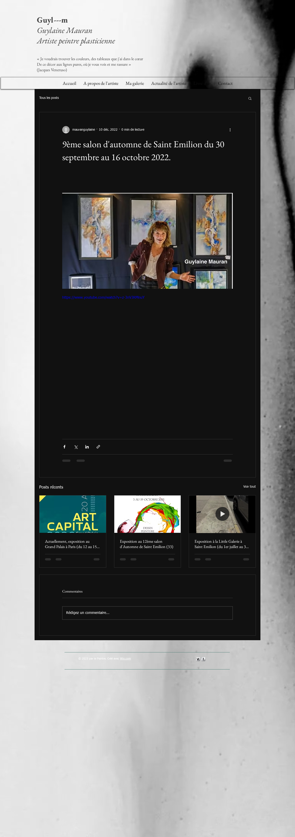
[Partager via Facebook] (64, 447)
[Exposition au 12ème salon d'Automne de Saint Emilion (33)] (147, 514)
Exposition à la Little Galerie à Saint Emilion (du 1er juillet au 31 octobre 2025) (221, 544)
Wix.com (125, 658)
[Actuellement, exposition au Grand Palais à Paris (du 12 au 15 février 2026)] (72, 514)
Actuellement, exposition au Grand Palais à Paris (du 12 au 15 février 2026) (71, 544)
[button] (250, 98)
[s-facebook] (203, 659)
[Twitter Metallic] (198, 659)
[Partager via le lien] (98, 447)
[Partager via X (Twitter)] (76, 447)
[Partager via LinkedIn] (87, 447)
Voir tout (249, 486)
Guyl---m (53, 20)
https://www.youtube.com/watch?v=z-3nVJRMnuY (103, 298)
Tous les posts (49, 98)
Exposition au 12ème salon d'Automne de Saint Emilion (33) (146, 544)
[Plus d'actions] (230, 130)
